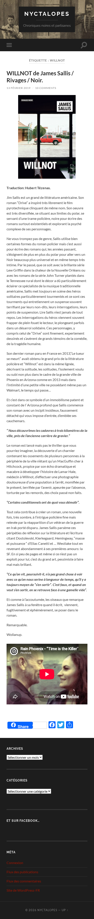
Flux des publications (22, 872)
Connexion (15, 863)
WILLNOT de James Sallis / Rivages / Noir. (40, 77)
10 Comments (45, 88)
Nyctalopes (47, 13)
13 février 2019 (19, 88)
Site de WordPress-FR (23, 890)
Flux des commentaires (24, 881)
